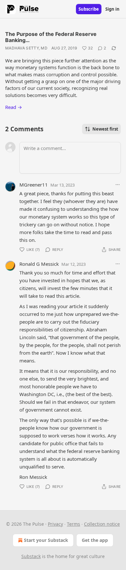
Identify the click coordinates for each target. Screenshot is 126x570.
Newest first (105, 129)
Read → (13, 107)
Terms (73, 524)
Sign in (112, 9)
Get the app (95, 540)
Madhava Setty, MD (26, 48)
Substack (31, 556)
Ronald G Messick (39, 264)
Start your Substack (46, 540)
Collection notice (102, 524)
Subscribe (89, 9)
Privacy (55, 524)
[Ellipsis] (117, 184)
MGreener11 (33, 184)
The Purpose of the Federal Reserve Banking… (51, 37)
